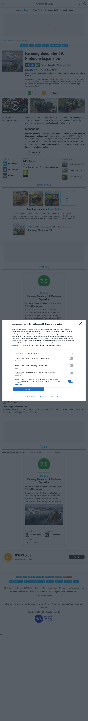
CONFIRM (29, 389)
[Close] (81, 324)
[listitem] (44, 353)
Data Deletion (31, 397)
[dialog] (44, 360)
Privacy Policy (56, 397)
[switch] (70, 358)
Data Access (44, 397)
